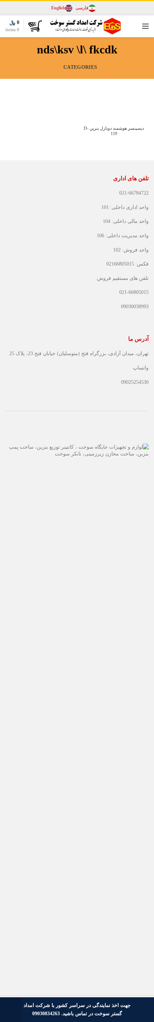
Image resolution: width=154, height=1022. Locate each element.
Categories (80, 67)
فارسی (82, 7)
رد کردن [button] (10, 1009)
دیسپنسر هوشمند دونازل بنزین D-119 (114, 131)
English (58, 7)
